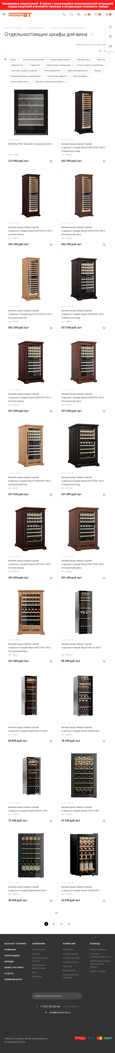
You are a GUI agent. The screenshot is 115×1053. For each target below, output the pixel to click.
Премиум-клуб (13, 979)
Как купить (68, 949)
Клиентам (69, 943)
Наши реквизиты (98, 949)
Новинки (10, 949)
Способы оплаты (71, 962)
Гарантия (67, 966)
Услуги (8, 973)
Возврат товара (97, 971)
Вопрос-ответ (69, 970)
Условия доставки (71, 958)
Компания (38, 943)
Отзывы (36, 953)
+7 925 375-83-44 (50, 1006)
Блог (34, 972)
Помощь (95, 943)
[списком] (105, 50)
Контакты (37, 976)
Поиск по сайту (14, 967)
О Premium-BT (38, 949)
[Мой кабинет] (78, 14)
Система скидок (70, 953)
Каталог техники (15, 943)
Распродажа (12, 955)
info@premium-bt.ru (59, 1012)
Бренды (9, 961)
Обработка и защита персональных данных (100, 964)
